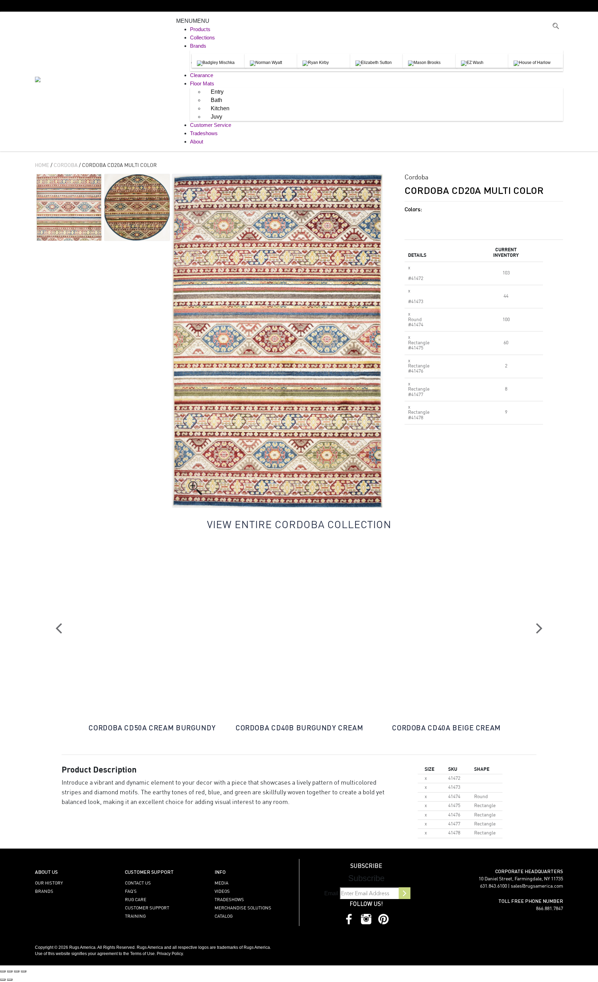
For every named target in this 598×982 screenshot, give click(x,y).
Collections (202, 37)
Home (42, 165)
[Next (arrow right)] (9, 980)
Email (331, 893)
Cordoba (66, 165)
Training (135, 916)
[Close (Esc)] (23, 971)
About (196, 141)
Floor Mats (202, 83)
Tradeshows (204, 133)
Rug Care (135, 900)
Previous (59, 628)
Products (200, 29)
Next (539, 628)
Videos (222, 891)
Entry (217, 92)
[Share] (16, 971)
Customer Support (147, 908)
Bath (216, 100)
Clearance (201, 75)
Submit (404, 893)
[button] (192, 21)
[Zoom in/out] (3, 971)
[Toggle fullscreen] (9, 971)
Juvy (216, 117)
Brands (198, 46)
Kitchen (220, 108)
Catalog (224, 916)
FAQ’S (131, 891)
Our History (49, 883)
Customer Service (210, 125)
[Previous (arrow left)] (3, 980)
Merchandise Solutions (243, 908)
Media (221, 883)
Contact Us (138, 883)
